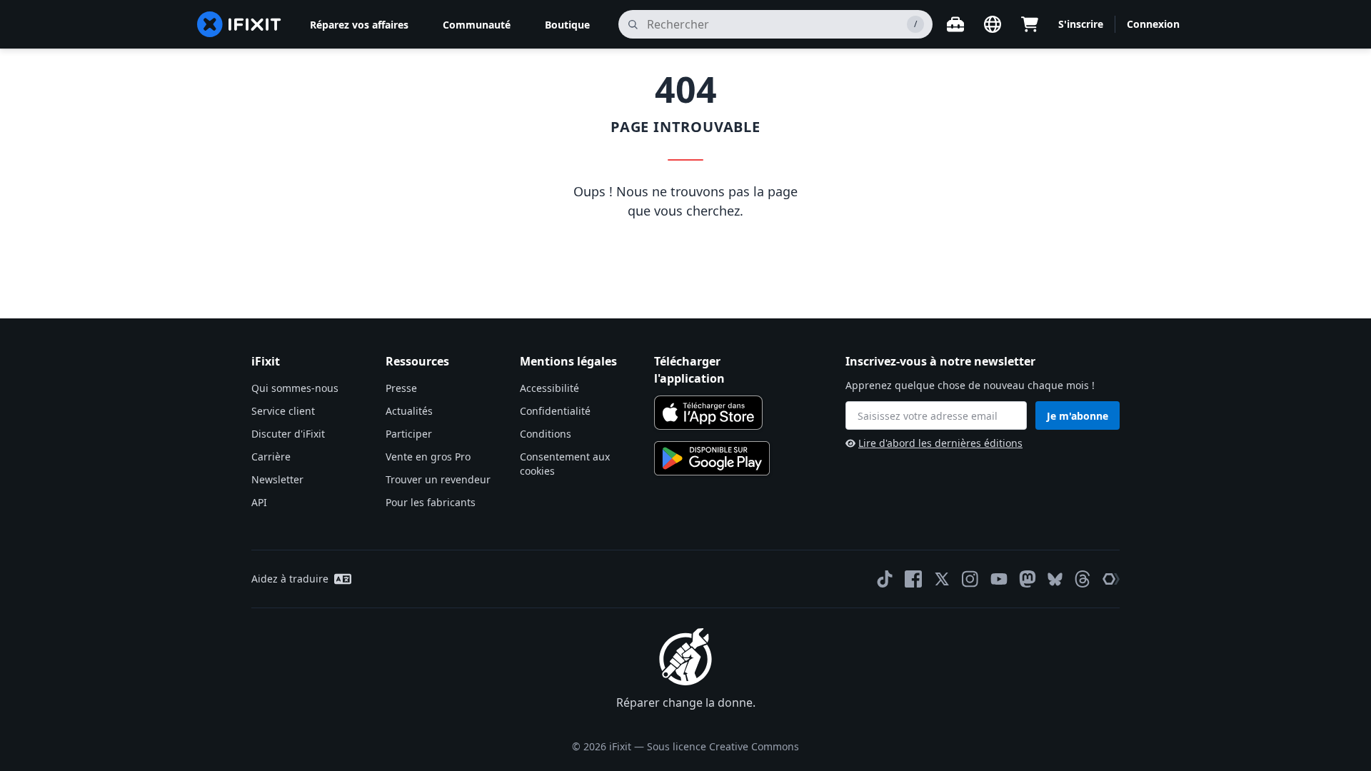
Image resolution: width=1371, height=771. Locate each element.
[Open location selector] (992, 24)
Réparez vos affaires (359, 24)
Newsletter (277, 479)
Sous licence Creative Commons (723, 746)
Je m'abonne (1077, 416)
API (259, 502)
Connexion (1153, 24)
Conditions (545, 433)
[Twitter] (941, 579)
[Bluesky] (1055, 579)
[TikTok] (884, 579)
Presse (401, 388)
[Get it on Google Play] (712, 458)
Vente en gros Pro (428, 456)
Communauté (477, 24)
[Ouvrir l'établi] (955, 24)
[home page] (239, 24)
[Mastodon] (1027, 579)
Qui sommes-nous (294, 388)
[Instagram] (970, 579)
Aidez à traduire (289, 578)
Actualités (409, 411)
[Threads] (1082, 579)
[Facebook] (913, 579)
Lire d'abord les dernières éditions (940, 443)
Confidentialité (555, 411)
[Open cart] (1029, 24)
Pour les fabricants (431, 502)
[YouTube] (999, 579)
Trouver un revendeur (438, 479)
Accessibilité (549, 388)
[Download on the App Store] (708, 412)
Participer (409, 433)
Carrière (271, 456)
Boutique (567, 24)
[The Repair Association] (1111, 579)
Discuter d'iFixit (288, 433)
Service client (283, 411)
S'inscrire (1080, 24)
